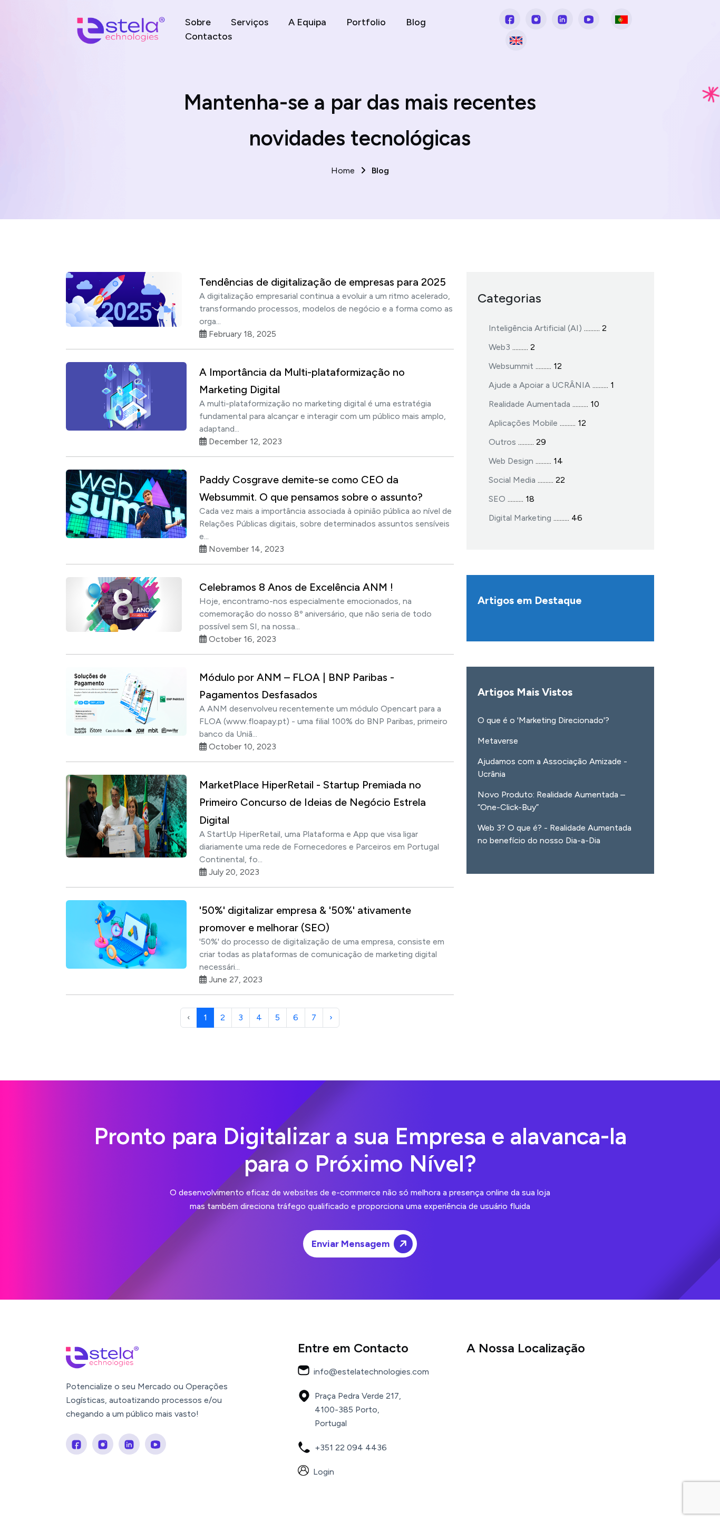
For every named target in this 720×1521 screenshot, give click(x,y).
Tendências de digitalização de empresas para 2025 (322, 282)
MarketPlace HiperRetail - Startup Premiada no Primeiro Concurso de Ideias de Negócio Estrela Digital (312, 802)
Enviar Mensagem (351, 1244)
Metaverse (498, 741)
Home (360, 170)
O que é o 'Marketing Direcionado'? (543, 720)
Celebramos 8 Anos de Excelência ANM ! (296, 587)
